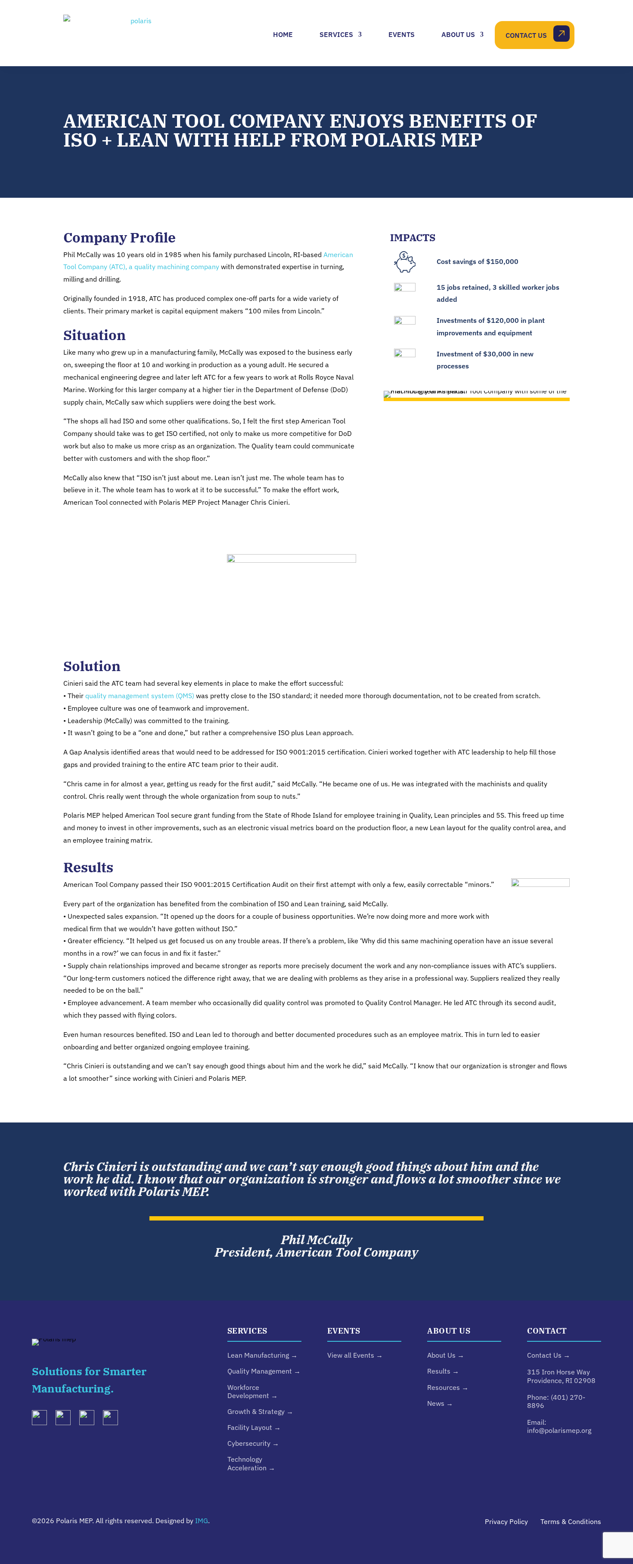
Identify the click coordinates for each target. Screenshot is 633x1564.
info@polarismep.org (559, 1430)
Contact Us (526, 35)
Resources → (448, 1387)
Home (283, 34)
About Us (458, 34)
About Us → (445, 1355)
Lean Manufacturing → (262, 1355)
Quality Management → (264, 1371)
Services (336, 34)
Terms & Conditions (570, 1521)
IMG (201, 1520)
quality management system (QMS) (139, 695)
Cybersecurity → (253, 1443)
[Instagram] (66, 1419)
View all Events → (355, 1355)
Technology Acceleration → (251, 1463)
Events (401, 34)
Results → (443, 1371)
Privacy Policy (506, 1521)
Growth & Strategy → (260, 1411)
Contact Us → (548, 1355)
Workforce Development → (252, 1391)
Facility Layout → (254, 1427)
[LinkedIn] (42, 1419)
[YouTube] (90, 1419)
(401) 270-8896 (556, 1401)
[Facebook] (113, 1419)
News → (440, 1403)
